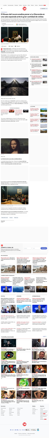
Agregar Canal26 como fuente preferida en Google (22, 24)
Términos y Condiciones (22, 433)
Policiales (2, 413)
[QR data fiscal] (38, 430)
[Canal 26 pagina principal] (24, 10)
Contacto (41, 409)
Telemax (33, 412)
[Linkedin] (17, 429)
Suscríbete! (44, 248)
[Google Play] (33, 430)
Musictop (33, 413)
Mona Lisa (16, 217)
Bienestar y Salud (11, 408)
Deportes (10, 409)
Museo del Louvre (7, 48)
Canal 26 (4, 23)
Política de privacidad (43, 412)
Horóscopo (2, 412)
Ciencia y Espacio (20, 408)
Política (3, 296)
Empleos (41, 417)
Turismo (18, 415)
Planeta (18, 412)
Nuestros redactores (43, 416)
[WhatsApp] (20, 429)
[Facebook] (10, 429)
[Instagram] (12, 429)
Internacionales (4, 12)
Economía (19, 296)
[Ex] (13, 429)
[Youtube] (15, 429)
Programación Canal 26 (43, 415)
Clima (2, 409)
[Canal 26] (24, 424)
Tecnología (2, 415)
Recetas (18, 413)
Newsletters (43, 419)
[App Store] (28, 430)
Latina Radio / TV (35, 409)
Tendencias (11, 415)
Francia (11, 217)
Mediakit (42, 413)
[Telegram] (22, 429)
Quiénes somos (42, 408)
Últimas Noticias (3, 408)
